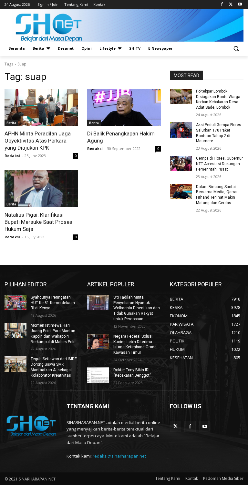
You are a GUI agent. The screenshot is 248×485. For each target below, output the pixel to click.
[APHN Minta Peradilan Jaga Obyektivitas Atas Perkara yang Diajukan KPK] (41, 107)
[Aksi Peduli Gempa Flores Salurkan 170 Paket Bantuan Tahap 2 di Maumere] (181, 130)
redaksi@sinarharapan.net (119, 456)
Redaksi (12, 155)
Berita (11, 123)
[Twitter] (230, 4)
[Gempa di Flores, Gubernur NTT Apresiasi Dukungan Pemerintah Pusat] (181, 163)
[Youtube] (239, 4)
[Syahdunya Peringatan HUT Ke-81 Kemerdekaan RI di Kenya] (15, 302)
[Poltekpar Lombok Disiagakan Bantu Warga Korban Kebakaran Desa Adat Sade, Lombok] (181, 96)
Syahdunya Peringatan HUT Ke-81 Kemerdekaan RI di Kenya (53, 303)
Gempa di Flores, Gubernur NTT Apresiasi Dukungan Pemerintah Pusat (219, 164)
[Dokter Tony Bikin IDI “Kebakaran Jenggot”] (98, 375)
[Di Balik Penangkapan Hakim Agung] (124, 107)
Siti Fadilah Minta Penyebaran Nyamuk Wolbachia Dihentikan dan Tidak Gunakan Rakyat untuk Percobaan (136, 308)
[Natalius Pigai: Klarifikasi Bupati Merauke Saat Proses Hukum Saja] (41, 188)
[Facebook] (222, 4)
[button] (235, 48)
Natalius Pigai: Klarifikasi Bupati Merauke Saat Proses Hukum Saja (38, 222)
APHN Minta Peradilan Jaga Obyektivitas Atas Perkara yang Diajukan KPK (38, 140)
